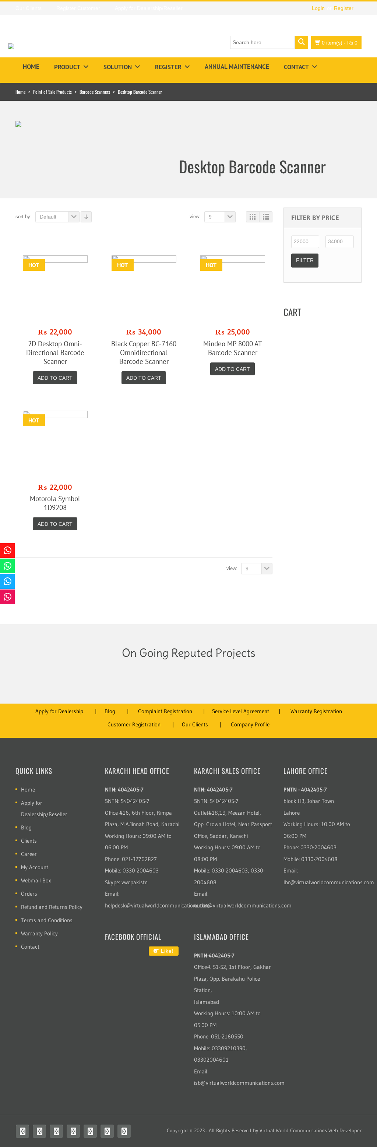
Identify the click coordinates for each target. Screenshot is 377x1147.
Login (318, 8)
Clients (29, 840)
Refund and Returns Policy (51, 906)
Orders (29, 893)
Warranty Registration (316, 711)
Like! (166, 951)
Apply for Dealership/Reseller (44, 808)
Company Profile (250, 724)
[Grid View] (252, 216)
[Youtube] (56, 1131)
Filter (305, 260)
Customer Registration (134, 724)
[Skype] (90, 1131)
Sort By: (23, 216)
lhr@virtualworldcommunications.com (328, 882)
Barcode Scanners (95, 91)
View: (195, 216)
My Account (34, 867)
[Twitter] (39, 1131)
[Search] (301, 42)
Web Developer (345, 1130)
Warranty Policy (39, 933)
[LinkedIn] (107, 1131)
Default (48, 217)
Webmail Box (36, 880)
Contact (296, 67)
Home (31, 67)
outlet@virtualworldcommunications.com (243, 905)
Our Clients (195, 724)
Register (343, 8)
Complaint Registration (165, 711)
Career (29, 853)
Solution (117, 67)
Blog (110, 711)
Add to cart (55, 378)
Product (67, 67)
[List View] (265, 216)
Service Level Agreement (240, 711)
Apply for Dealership (59, 711)
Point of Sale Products (52, 91)
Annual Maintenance (237, 67)
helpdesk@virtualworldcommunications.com (157, 905)
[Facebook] (22, 1131)
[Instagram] (73, 1131)
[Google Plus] (124, 1131)
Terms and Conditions (47, 920)
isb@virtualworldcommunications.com (239, 1082)
